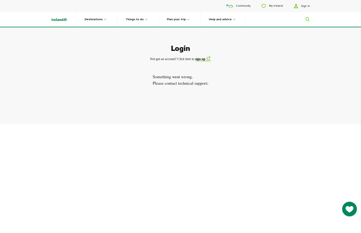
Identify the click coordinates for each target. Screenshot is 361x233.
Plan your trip (176, 19)
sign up (200, 59)
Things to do (135, 19)
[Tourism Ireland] (63, 19)
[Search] (305, 19)
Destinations (94, 19)
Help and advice (220, 19)
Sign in (305, 6)
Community (243, 5)
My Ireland (275, 5)
